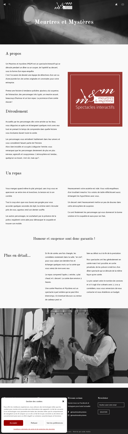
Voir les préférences (55, 423)
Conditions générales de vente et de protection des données (34, 429)
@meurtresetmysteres (78, 411)
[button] (63, 401)
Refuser (34, 423)
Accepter (13, 423)
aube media (86, 431)
